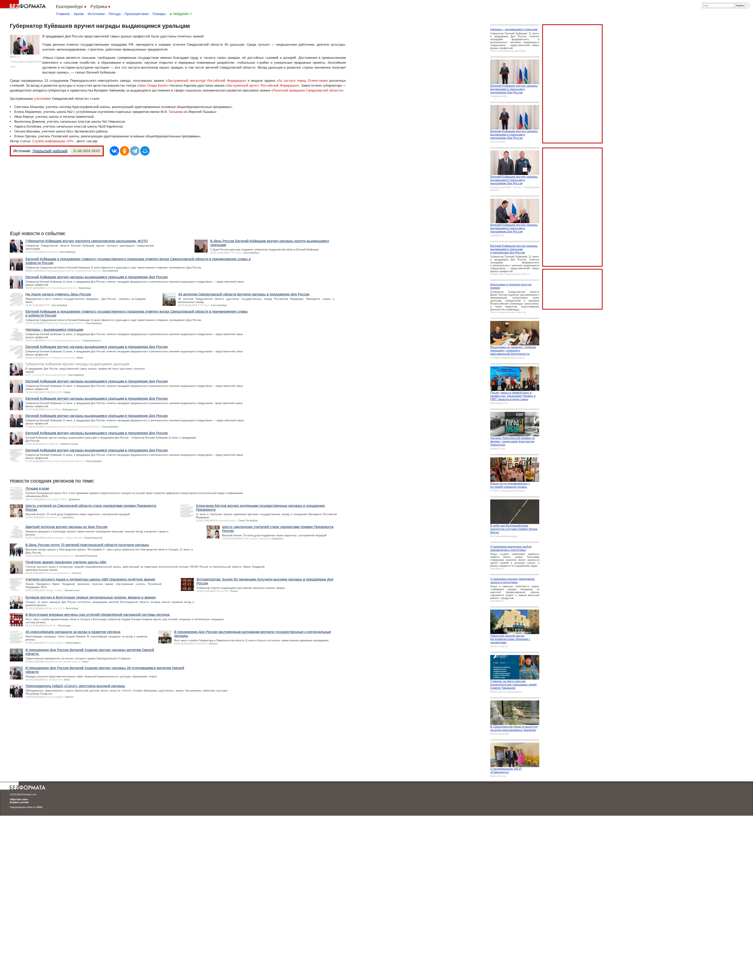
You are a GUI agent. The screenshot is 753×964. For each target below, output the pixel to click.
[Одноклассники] (124, 151)
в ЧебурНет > (181, 14)
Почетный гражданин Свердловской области (307, 90)
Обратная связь (19, 799)
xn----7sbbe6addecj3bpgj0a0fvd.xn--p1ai (26, 61)
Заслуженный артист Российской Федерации (262, 85)
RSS (39, 807)
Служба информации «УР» (53, 141)
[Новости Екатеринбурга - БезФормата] (23, 5)
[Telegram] (134, 151)
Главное (63, 14)
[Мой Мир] (145, 151)
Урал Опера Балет (153, 85)
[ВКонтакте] (114, 151)
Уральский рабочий (49, 151)
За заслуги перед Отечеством (302, 80)
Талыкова (176, 112)
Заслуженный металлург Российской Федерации (205, 80)
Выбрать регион (19, 802)
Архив (79, 14)
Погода (115, 14)
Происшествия (137, 14)
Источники (96, 14)
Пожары (159, 14)
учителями (42, 99)
